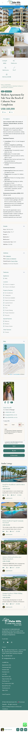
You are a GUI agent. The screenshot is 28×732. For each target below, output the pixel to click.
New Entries (5, 676)
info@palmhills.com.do (9, 658)
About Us (4, 706)
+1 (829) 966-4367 (10, 412)
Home (2, 84)
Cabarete (8, 256)
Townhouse (5, 688)
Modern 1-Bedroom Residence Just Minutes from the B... (12, 558)
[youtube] (7, 642)
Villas (3, 690)
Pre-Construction (6, 683)
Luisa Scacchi (7, 408)
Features (5, 272)
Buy (3, 91)
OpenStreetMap (17, 374)
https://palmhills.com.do (11, 417)
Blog (8, 706)
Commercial (5, 667)
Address (5, 253)
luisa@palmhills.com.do (11, 415)
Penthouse (5, 681)
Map (4, 341)
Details (5, 226)
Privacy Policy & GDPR (12, 443)
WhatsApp (14, 455)
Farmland (4, 672)
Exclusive (4, 669)
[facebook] (3, 642)
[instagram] (11, 642)
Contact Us (13, 706)
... (23, 493)
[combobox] (20, 425)
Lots (3, 674)
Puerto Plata (14, 261)
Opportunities (5, 679)
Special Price (5, 685)
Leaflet (10, 374)
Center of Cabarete (11, 258)
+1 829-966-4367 (8, 655)
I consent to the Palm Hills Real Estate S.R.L (14, 443)
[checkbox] (3, 442)
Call (14, 450)
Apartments (8, 84)
